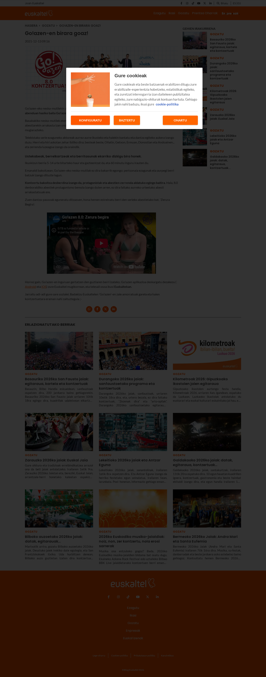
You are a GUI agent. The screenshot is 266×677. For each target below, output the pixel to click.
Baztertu (127, 120)
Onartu (180, 120)
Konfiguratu (90, 120)
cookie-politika (167, 104)
